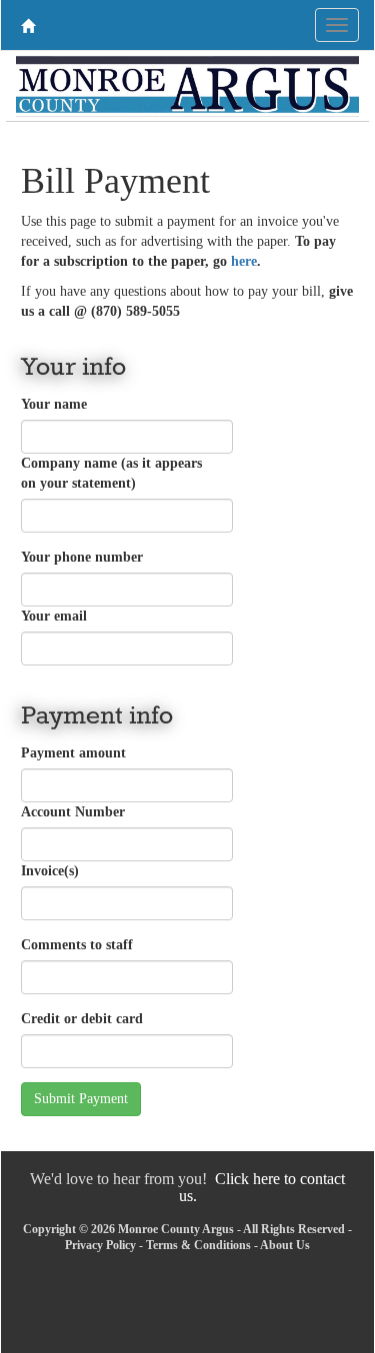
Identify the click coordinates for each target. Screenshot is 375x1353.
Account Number (73, 811)
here (244, 261)
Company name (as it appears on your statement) (111, 473)
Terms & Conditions (198, 1245)
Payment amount (73, 752)
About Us (285, 1245)
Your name (54, 404)
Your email (54, 616)
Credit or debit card (82, 1018)
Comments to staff (77, 944)
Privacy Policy (100, 1245)
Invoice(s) (50, 870)
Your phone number (82, 557)
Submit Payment (81, 1098)
